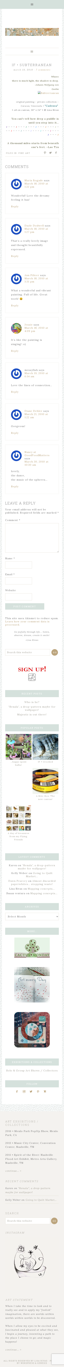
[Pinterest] (39, 1091)
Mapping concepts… (41, 888)
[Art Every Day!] (32, 1001)
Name (10, 558)
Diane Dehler (33, 411)
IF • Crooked (45, 761)
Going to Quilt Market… (41, 1199)
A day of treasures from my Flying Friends (18, 836)
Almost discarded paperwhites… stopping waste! (33, 882)
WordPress (27, 1363)
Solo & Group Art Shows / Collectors (32, 1070)
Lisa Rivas (40, 1361)
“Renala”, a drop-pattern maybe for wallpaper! (32, 708)
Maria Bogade (34, 180)
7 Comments (43, 70)
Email (10, 574)
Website (10, 590)
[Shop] (46, 1091)
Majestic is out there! (32, 714)
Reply (14, 206)
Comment (12, 520)
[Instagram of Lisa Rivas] (32, 1046)
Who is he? (31, 702)
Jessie (29, 324)
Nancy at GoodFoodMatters (37, 453)
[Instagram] (25, 1091)
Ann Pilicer (32, 275)
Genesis (42, 1363)
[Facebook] (18, 1091)
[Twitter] (32, 1091)
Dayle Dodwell (34, 225)
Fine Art (24, 153)
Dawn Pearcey (17, 881)
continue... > (13, 1170)
